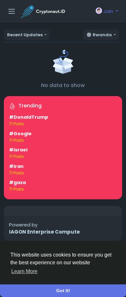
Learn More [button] (24, 271)
